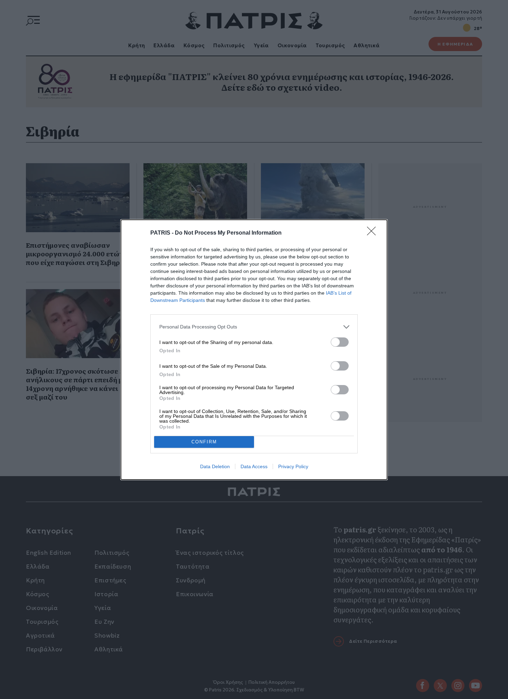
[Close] (373, 233)
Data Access (254, 466)
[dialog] (254, 350)
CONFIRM (204, 441)
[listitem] (254, 327)
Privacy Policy (293, 466)
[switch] (340, 342)
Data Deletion (215, 466)
